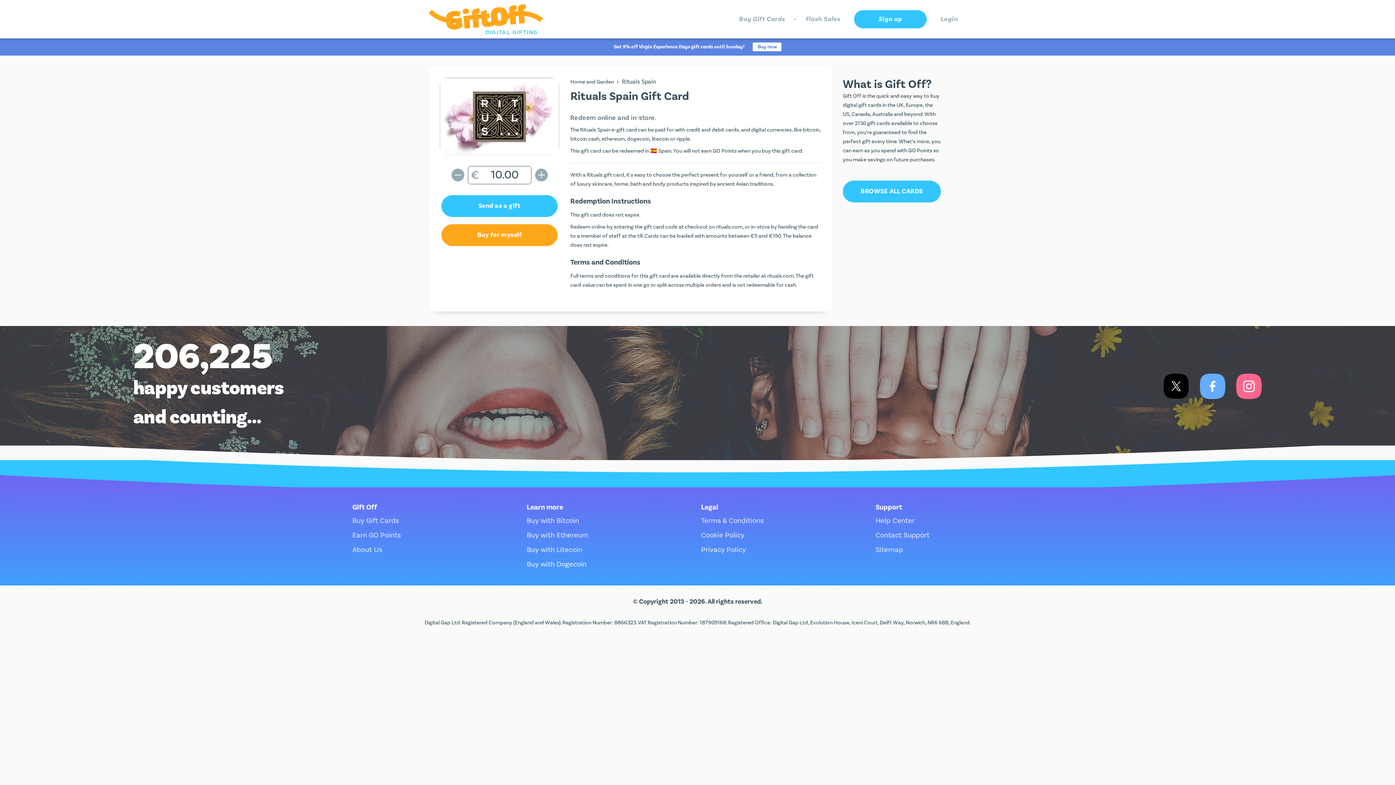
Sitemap (889, 550)
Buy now (767, 47)
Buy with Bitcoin (553, 521)
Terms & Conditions (732, 521)
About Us (367, 550)
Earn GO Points (376, 535)
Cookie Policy (722, 535)
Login (949, 19)
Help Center (895, 521)
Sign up (890, 19)
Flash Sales (823, 19)
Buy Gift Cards (762, 19)
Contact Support (903, 535)
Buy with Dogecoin (557, 564)
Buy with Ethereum (558, 535)
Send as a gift (499, 206)
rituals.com (729, 227)
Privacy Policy (723, 550)
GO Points (725, 151)
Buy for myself (499, 235)
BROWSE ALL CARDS (892, 191)
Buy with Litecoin (554, 550)
